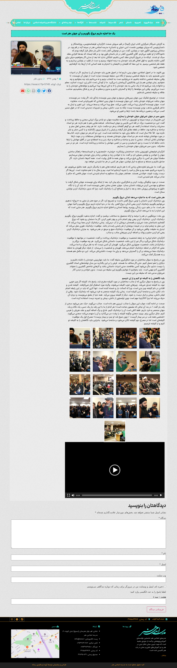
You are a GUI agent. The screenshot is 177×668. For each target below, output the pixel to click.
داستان (129, 22)
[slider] (117, 495)
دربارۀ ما (27, 22)
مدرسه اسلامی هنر (118, 664)
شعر (121, 22)
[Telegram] (17, 619)
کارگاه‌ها (80, 22)
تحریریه (138, 22)
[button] (114, 470)
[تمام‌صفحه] (68, 495)
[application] (115, 470)
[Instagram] (12, 619)
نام (164, 553)
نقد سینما (112, 22)
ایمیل (162, 564)
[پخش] (161, 495)
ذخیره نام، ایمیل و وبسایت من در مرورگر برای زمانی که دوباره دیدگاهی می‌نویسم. (125, 586)
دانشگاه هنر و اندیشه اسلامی (44, 22)
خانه (158, 22)
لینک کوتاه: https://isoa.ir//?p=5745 (42, 84)
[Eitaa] (22, 619)
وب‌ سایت (161, 575)
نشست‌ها (93, 22)
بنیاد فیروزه (148, 22)
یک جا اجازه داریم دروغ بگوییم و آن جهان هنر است (88, 33)
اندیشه (102, 22)
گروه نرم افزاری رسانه (39, 664)
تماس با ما (16, 22)
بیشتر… (163, 655)
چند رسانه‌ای (67, 22)
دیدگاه (162, 518)
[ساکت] (73, 495)
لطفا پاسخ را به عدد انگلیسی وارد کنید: (148, 592)
